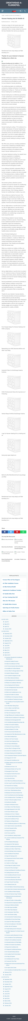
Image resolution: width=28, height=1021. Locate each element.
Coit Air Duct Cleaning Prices (12, 741)
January (8, 628)
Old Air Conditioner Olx (11, 710)
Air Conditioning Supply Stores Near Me (15, 722)
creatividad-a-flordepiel (14, 4)
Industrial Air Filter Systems (12, 844)
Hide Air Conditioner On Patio (13, 663)
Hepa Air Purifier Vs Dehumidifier (13, 900)
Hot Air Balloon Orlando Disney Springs (15, 886)
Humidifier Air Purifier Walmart (13, 668)
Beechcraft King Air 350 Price (13, 727)
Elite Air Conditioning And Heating (14, 846)
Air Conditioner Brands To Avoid (13, 875)
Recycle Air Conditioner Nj (12, 947)
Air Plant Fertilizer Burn (11, 736)
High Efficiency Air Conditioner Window (15, 715)
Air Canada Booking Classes (12, 951)
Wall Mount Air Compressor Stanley (14, 697)
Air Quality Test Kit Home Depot (13, 954)
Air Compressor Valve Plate (12, 912)
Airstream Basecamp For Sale (13, 877)
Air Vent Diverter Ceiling (11, 914)
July (7, 621)
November (8, 636)
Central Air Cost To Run (11, 776)
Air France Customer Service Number (14, 666)
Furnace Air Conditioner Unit (12, 760)
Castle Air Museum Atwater (12, 673)
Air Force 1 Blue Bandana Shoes (13, 790)
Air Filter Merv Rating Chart (12, 705)
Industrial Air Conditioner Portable (12, 590)
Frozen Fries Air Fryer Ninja (12, 882)
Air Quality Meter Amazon (10, 604)
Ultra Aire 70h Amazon (9, 600)
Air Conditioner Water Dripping (13, 891)
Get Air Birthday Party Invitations (13, 851)
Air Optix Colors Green (11, 967)
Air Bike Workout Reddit (9, 586)
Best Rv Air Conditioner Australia (13, 939)
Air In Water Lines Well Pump (12, 708)
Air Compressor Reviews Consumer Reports (16, 755)
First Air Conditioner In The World (13, 924)
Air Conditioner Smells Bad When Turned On (16, 970)
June (7, 647)
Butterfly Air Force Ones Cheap (13, 919)
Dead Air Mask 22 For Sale (12, 729)
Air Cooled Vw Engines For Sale (13, 675)
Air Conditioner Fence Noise (12, 853)
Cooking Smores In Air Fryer (12, 872)
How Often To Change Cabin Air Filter (14, 670)
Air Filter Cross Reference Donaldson (14, 780)
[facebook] (5, 531)
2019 (6, 977)
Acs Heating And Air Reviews (12, 685)
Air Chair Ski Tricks (10, 778)
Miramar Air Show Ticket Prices (13, 848)
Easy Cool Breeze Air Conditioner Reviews (15, 870)
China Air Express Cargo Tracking (13, 894)
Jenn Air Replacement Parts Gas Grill (14, 687)
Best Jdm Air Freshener (11, 926)
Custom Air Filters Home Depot (13, 921)
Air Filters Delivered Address (12, 678)
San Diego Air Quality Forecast (13, 865)
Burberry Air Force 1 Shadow (12, 814)
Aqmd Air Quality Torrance (12, 661)
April (7, 626)
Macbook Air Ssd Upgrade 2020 (13, 719)
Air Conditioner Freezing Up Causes (14, 699)
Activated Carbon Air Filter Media (13, 942)
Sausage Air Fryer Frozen (12, 771)
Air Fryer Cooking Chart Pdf (10, 597)
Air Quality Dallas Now (9, 593)
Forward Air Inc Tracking (11, 785)
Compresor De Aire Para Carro (13, 773)
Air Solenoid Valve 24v (11, 884)
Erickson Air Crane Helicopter (12, 746)
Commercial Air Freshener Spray (13, 916)
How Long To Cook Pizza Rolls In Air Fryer (15, 783)
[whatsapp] (23, 531)
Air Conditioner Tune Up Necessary (14, 937)
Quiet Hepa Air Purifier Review (11, 607)
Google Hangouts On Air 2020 (13, 809)
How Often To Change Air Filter (13, 748)
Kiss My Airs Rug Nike (11, 802)
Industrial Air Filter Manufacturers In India (15, 734)
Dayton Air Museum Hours (12, 804)
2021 (5, 619)
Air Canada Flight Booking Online (13, 816)
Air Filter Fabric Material (11, 909)
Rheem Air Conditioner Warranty (13, 682)
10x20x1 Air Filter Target (11, 863)
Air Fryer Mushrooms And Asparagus (14, 795)
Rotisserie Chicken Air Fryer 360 (13, 769)
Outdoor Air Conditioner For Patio (14, 750)
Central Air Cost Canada (11, 689)
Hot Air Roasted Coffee (11, 828)
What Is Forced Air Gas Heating (13, 944)
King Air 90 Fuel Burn (11, 830)
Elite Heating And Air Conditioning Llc (14, 680)
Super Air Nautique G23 (11, 856)
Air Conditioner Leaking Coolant (13, 835)
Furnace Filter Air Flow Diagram (11, 579)
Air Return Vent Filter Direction (13, 807)
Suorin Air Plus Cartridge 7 (12, 867)
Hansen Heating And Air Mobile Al (14, 753)
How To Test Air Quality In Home (13, 799)
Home (14, 1016)
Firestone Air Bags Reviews (12, 821)
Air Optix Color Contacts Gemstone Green (15, 889)
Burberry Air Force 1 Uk (11, 766)
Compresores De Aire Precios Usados (14, 858)
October (8, 638)
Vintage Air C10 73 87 (11, 757)
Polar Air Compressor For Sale (13, 712)
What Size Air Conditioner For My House (15, 717)
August (8, 643)
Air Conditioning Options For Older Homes (15, 823)
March (7, 655)
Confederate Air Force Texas (12, 958)
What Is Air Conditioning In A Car (13, 692)
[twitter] (11, 531)
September (8, 640)
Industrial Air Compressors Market (14, 902)
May (7, 624)
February (8, 972)
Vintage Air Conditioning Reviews (13, 949)
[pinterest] (17, 531)
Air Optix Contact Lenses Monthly (14, 825)
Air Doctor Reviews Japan (12, 811)
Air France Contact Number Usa (13, 731)
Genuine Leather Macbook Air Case (14, 935)
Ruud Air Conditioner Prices (12, 818)
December (8, 633)
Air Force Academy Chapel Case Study (15, 788)
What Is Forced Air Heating (12, 724)
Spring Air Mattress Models (12, 905)
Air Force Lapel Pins (10, 833)
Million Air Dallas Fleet (9, 611)
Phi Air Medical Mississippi (12, 841)
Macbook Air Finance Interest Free (14, 792)
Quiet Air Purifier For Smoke (12, 694)
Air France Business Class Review (14, 879)
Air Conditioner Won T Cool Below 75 (14, 797)
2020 (6, 631)
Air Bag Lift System (10, 956)
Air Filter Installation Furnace (10, 583)
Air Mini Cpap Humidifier (11, 907)
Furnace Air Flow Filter (11, 961)
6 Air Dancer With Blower (11, 743)
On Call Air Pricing (10, 860)
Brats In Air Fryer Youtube (12, 738)
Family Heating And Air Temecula (13, 928)
